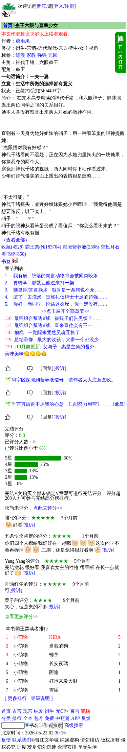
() (12, 247)
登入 (58, 6)
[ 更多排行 (16, 698)
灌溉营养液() (81, 247)
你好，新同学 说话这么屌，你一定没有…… (56, 304)
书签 (6, 261)
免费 (49, 718)
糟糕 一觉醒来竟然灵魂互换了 (42, 332)
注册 (69, 6)
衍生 (49, 711)
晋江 (41, 6)
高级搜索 (73, 725)
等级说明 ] (42, 698)
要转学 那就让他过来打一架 (39, 282)
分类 (6, 718)
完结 (85, 711)
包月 (38, 718)
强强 (42, 55)
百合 (75, 711)
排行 (17, 718)
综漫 (20, 55)
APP (75, 718)
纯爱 (38, 711)
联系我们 (21, 740)
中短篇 (63, 718)
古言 (17, 711)
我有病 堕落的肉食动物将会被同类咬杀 (51, 275)
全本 (28, 718)
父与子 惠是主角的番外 (49, 346)
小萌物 (21, 646)
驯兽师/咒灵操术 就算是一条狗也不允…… (54, 289)
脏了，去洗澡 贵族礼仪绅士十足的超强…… (56, 297)
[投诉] (60, 368)
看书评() (13, 254)
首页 (8, 25)
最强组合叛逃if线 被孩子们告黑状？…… (53, 318)
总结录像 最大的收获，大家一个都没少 (52, 339)
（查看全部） (15, 239)
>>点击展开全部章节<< (65, 311)
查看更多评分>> (22, 616)
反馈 (86, 718)
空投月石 (110, 247)
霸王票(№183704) (43, 247)
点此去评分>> (47, 508)
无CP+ (62, 711)
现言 (28, 711)
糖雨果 (23, 41)
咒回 (53, 55)
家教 (31, 55)
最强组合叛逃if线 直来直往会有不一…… (53, 325)
